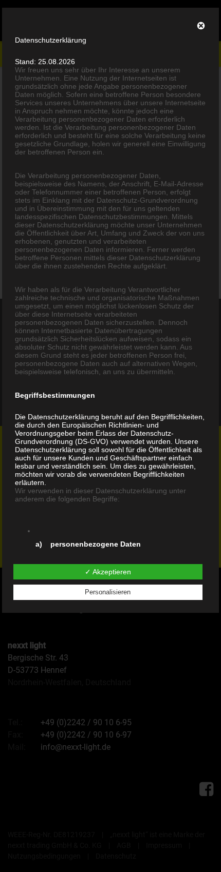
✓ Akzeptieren (108, 572)
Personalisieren (108, 592)
